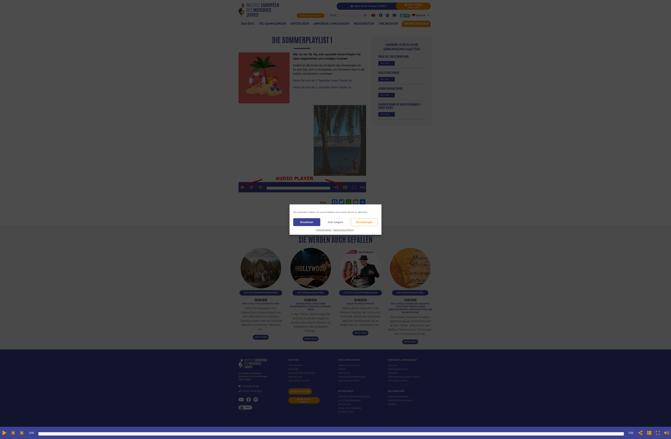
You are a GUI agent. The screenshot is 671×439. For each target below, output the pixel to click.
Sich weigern (335, 222)
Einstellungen (364, 222)
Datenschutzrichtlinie (343, 230)
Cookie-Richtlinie (323, 230)
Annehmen (306, 222)
